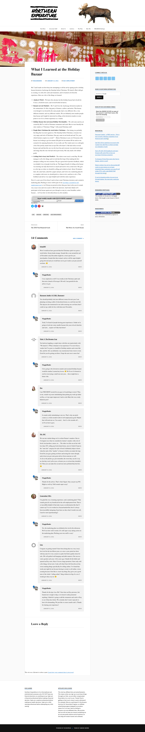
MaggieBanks (37, 80)
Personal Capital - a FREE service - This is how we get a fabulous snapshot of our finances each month (107, 136)
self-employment (56, 214)
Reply (80, 287)
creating (46, 214)
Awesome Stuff (53, 29)
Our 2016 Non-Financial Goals (40, 228)
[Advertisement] (107, 234)
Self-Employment (69, 80)
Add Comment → (78, 238)
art (33, 214)
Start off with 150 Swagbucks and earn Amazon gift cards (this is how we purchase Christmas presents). (106, 153)
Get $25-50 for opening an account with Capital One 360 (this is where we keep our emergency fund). (107, 144)
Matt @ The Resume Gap (48, 339)
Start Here (42, 29)
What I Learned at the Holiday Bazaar (55, 71)
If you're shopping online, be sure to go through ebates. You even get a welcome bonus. (107, 179)
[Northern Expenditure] (72, 12)
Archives (72, 29)
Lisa (41, 545)
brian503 (43, 246)
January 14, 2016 (46, 403)
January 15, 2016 (49, 536)
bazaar (39, 214)
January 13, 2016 (52, 80)
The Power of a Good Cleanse (75, 228)
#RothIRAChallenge (99, 29)
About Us (63, 29)
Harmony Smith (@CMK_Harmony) (52, 295)
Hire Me (88, 29)
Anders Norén (84, 728)
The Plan (80, 29)
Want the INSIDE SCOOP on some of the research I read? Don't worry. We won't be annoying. (107, 113)
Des (41, 388)
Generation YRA (45, 496)
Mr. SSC (43, 434)
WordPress (67, 728)
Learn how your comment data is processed (61, 672)
